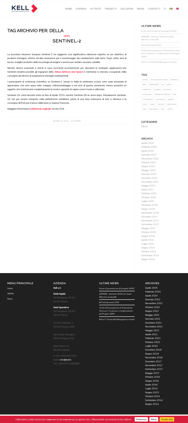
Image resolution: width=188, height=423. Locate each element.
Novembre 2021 (150, 181)
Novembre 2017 (150, 220)
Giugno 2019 (148, 208)
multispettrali (148, 99)
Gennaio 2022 (148, 173)
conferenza (174, 80)
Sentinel (161, 104)
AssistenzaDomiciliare (159, 80)
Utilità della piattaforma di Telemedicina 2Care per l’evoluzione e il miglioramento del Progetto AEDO (160, 53)
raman (145, 104)
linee (174, 94)
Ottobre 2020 (148, 197)
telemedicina (153, 109)
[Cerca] (165, 8)
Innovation (167, 89)
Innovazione (147, 94)
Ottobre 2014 (148, 251)
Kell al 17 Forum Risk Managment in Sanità (159, 61)
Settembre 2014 (150, 255)
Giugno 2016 (148, 236)
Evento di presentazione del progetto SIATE (158, 30)
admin (77, 121)
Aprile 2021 (147, 189)
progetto (170, 99)
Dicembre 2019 (149, 204)
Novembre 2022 (150, 158)
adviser (145, 80)
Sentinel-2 (67, 40)
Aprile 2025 (147, 143)
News (67, 36)
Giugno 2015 (148, 247)
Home (10, 288)
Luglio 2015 (147, 243)
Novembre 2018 (150, 212)
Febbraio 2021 (149, 193)
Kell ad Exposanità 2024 (151, 45)
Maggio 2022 (148, 170)
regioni (152, 104)
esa (163, 84)
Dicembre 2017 (149, 216)
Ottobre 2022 (148, 162)
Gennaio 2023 (148, 154)
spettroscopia (171, 104)
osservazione (160, 99)
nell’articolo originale (40, 108)
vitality (169, 109)
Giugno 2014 (148, 259)
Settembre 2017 (150, 224)
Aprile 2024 (147, 150)
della (144, 84)
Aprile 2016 (147, 239)
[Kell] (24, 8)
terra (162, 109)
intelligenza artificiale (162, 94)
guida (169, 84)
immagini (157, 89)
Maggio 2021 (148, 185)
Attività (10, 293)
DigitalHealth (154, 84)
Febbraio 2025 (149, 146)
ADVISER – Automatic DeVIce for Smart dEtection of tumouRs (157, 38)
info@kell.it (65, 359)
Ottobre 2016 (148, 232)
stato (144, 109)
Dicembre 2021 (149, 177)
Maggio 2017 (148, 228)
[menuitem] (68, 8)
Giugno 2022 (148, 166)
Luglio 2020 (147, 201)
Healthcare (147, 89)
